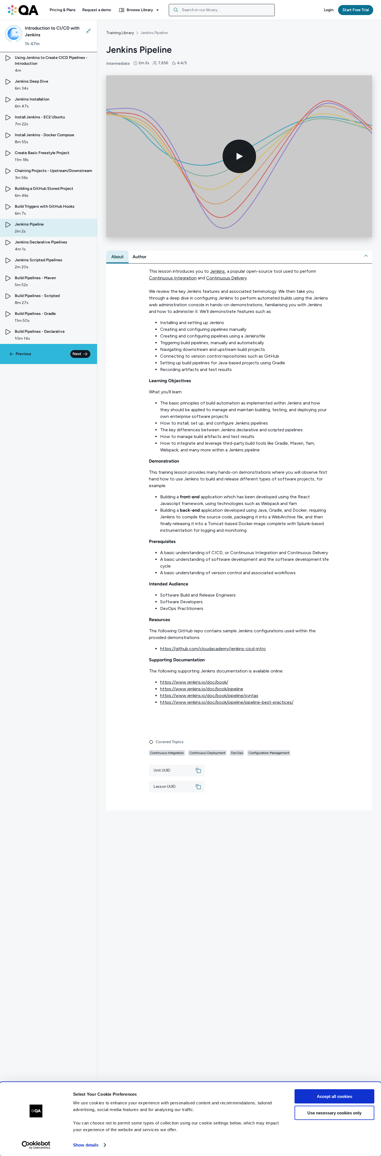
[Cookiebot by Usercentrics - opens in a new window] (36, 1145)
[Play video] (239, 156)
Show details (85, 1145)
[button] (62, 10)
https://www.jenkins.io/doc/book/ (194, 682)
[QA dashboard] (23, 10)
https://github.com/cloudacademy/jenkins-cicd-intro (213, 648)
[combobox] (222, 10)
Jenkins (217, 271)
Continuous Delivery (226, 278)
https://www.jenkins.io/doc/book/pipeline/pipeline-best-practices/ (226, 702)
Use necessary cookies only (334, 1112)
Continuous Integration (173, 278)
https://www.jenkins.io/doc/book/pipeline (201, 688)
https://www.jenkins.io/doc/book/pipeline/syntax (209, 695)
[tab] (117, 256)
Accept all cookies (334, 1096)
